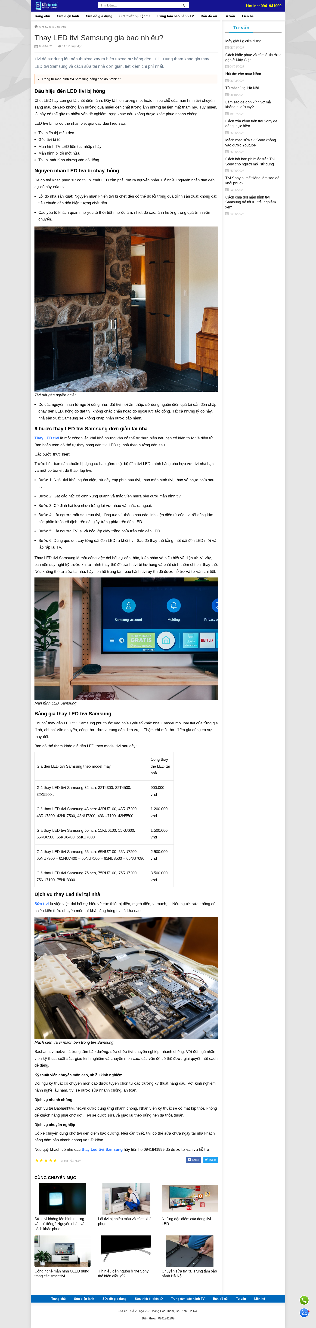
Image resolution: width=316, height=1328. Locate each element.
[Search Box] (183, 5)
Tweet (212, 1159)
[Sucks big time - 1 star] (36, 1160)
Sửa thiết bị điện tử (134, 16)
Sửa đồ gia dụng (99, 16)
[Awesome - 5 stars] (55, 1160)
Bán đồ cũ (209, 16)
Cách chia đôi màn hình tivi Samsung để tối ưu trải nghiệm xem (250, 202)
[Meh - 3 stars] (46, 1160)
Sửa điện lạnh (68, 16)
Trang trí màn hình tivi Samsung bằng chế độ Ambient (81, 79)
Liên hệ (248, 16)
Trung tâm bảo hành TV (175, 16)
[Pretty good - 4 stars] (50, 1160)
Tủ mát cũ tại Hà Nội (242, 88)
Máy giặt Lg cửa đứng (243, 41)
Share (195, 1159)
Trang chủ (42, 16)
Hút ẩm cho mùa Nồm (243, 74)
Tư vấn (229, 16)
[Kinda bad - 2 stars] (41, 1160)
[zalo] (304, 1313)
